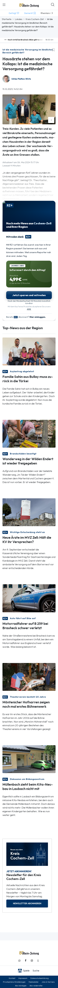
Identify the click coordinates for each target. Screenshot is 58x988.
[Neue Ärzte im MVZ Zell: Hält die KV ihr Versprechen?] (29, 512)
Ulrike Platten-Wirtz (21, 78)
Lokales (18, 19)
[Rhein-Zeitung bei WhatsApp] (19, 960)
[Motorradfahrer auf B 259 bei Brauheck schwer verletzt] (29, 598)
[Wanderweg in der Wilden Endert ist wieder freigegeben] (29, 433)
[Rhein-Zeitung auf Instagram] (31, 960)
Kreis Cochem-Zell (35, 19)
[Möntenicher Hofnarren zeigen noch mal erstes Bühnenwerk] (29, 676)
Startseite (6, 19)
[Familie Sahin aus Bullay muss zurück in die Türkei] (29, 351)
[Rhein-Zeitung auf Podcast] (38, 960)
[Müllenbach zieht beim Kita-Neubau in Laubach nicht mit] (29, 758)
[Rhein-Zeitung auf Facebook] (25, 960)
